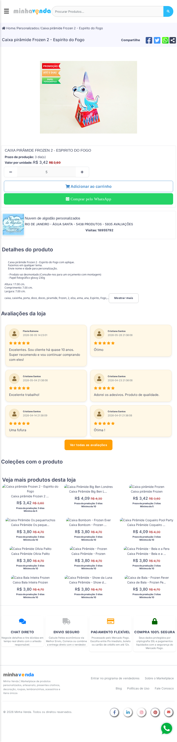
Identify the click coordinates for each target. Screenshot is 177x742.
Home (10, 28)
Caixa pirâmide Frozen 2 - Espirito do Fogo (72, 28)
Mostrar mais (123, 298)
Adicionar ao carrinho (91, 186)
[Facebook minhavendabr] (114, 712)
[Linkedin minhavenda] (128, 712)
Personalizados (28, 28)
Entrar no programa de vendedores (115, 678)
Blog (119, 688)
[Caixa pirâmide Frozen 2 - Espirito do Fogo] (88, 97)
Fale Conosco (164, 688)
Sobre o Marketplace (159, 678)
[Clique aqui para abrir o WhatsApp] (166, 728)
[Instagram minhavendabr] (141, 712)
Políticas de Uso (138, 688)
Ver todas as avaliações (88, 445)
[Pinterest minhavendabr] (155, 712)
